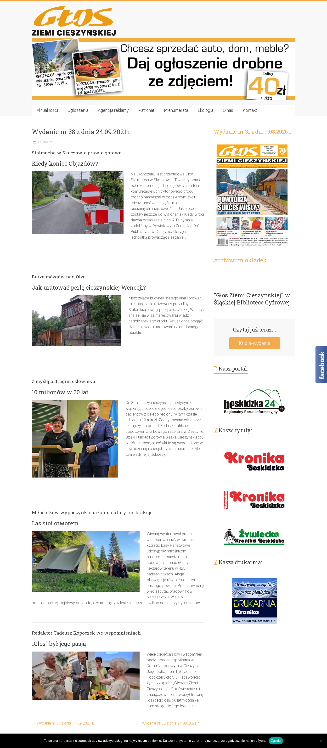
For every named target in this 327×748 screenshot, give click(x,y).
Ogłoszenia (78, 110)
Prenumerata (176, 110)
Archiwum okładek (240, 260)
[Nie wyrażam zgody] (321, 740)
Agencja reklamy (113, 110)
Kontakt (250, 110)
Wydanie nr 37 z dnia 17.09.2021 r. (63, 723)
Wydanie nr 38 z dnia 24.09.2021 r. (173, 723)
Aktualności (47, 110)
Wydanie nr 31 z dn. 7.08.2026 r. (253, 131)
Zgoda (276, 740)
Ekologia (205, 110)
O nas (228, 110)
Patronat (146, 110)
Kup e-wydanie (254, 343)
